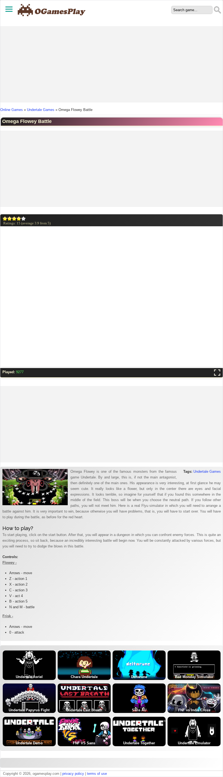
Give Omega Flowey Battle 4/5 (19, 218)
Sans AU (139, 710)
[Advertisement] (111, 64)
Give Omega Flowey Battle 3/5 (14, 218)
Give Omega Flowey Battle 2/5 (9, 218)
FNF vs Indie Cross (194, 710)
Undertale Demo (29, 743)
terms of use (97, 774)
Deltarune (139, 677)
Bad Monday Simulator (194, 677)
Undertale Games (40, 110)
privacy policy (73, 774)
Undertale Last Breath (84, 710)
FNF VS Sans (84, 743)
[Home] (52, 19)
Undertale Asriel (29, 677)
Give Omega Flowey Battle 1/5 (5, 218)
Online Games (11, 110)
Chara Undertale (84, 677)
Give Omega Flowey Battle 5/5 (23, 218)
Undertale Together (139, 743)
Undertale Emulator (194, 743)
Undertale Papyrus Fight (29, 710)
